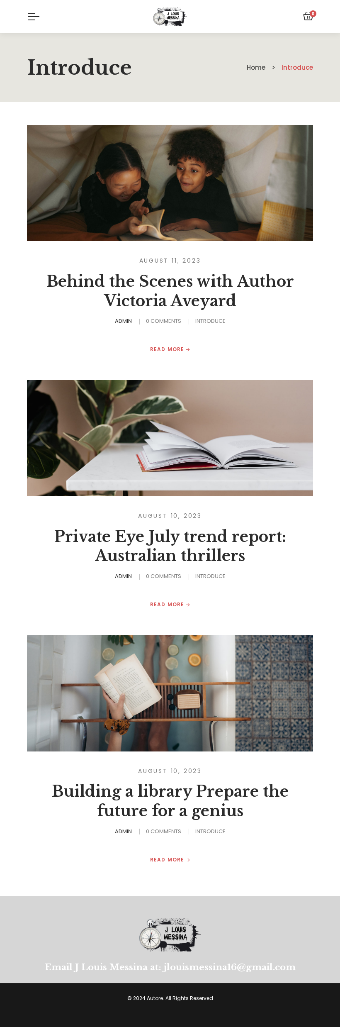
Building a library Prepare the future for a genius (170, 801)
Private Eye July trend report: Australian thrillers (170, 546)
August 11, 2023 (170, 260)
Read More (168, 349)
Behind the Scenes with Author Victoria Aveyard (170, 291)
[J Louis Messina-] (170, 16)
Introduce (210, 321)
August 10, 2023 (170, 516)
